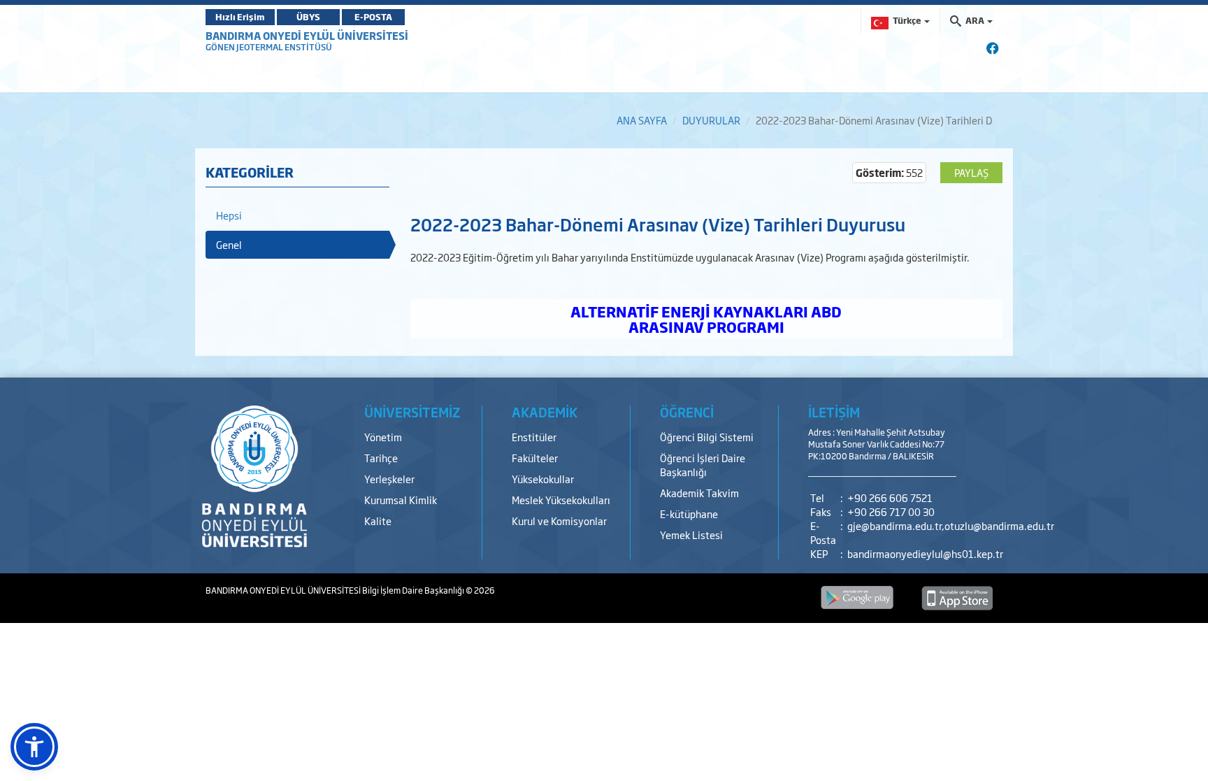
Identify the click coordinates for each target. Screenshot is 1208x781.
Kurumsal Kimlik (400, 499)
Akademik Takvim (699, 492)
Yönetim (383, 436)
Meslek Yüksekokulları (561, 499)
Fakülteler (535, 457)
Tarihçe (381, 457)
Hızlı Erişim (240, 16)
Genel (229, 244)
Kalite (377, 520)
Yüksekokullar (543, 478)
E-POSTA (373, 16)
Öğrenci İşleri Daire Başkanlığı (702, 464)
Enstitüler (534, 436)
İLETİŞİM (834, 412)
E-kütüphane (689, 513)
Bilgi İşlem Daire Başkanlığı (414, 590)
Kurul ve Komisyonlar (559, 520)
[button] (34, 746)
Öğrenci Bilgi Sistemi (707, 436)
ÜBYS (308, 16)
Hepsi (229, 215)
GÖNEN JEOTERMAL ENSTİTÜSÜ (269, 47)
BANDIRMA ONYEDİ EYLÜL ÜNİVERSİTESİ (307, 35)
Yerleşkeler (389, 478)
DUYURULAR (711, 120)
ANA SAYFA (642, 120)
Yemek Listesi (691, 534)
